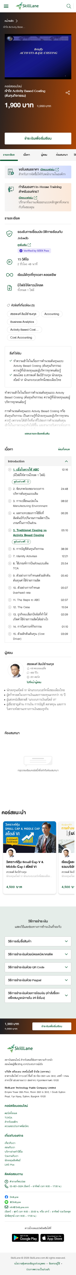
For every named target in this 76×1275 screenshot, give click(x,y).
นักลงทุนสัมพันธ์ (12, 1160)
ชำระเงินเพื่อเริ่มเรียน (38, 138)
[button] (23, 314)
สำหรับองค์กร (11, 1122)
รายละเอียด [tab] (9, 155)
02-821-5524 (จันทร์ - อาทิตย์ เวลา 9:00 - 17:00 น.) (35, 1186)
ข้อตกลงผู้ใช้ (54, 1264)
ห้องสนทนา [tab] (62, 155)
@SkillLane (15, 1202)
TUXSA (8, 1118)
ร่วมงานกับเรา (11, 1156)
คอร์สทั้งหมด (11, 1113)
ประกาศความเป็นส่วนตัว (38, 1270)
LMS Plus (9, 1165)
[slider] (33, 76)
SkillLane (14, 1197)
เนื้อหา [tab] (26, 155)
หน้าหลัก (9, 21)
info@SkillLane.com (19, 1207)
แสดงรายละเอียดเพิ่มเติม (37, 434)
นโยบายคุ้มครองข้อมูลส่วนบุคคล (29, 1264)
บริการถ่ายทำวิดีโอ (14, 1152)
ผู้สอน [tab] (44, 155)
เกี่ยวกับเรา (10, 1143)
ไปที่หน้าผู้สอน (34, 682)
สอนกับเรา (10, 1147)
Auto (52, 76)
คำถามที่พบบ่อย (17, 1182)
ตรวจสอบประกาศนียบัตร (17, 1126)
